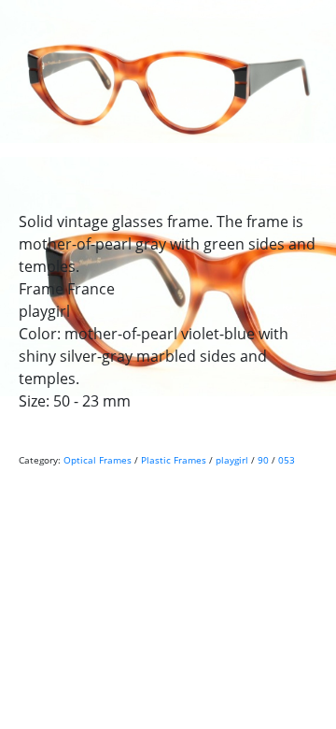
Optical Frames (97, 459)
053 (286, 459)
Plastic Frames (173, 459)
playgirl (232, 459)
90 (263, 459)
